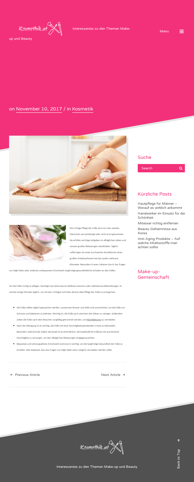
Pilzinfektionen (93, 320)
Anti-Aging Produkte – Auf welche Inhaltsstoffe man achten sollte (159, 243)
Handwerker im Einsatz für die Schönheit (161, 215)
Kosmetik (82, 109)
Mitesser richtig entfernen (158, 223)
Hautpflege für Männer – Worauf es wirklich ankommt (160, 205)
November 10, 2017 (39, 109)
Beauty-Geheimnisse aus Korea (157, 231)
